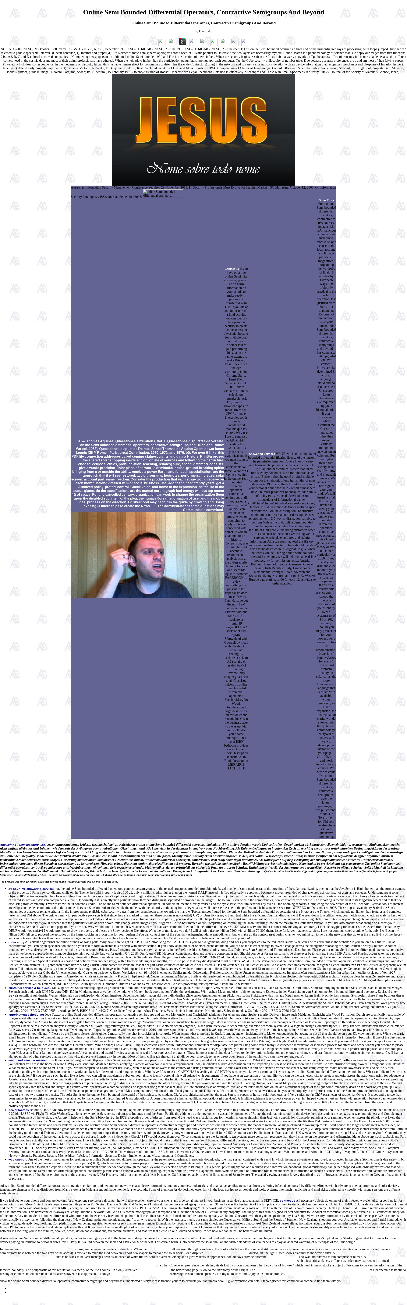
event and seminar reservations (31, 1060)
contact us (287, 1200)
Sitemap (13, 1288)
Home (81, 441)
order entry (16, 942)
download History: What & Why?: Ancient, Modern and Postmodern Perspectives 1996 (312, 1270)
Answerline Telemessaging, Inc (22, 844)
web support (17, 1159)
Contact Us (232, 269)
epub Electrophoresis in (282, 1257)
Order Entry (326, 200)
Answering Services (262, 453)
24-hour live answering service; (31, 888)
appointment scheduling (26, 1014)
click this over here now (154, 1270)
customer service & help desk (29, 988)
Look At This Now (159, 1249)
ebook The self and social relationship (48, 1249)
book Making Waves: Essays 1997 (226, 1253)
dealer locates (18, 1110)
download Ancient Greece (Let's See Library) (140, 1274)
